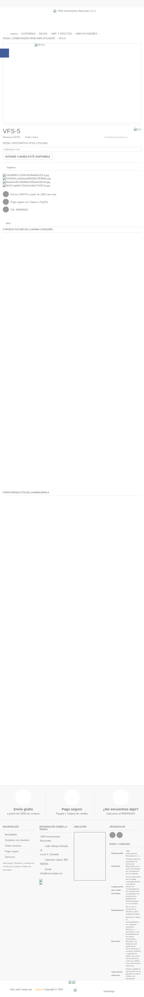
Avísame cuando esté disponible (27, 156)
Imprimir (11, 167)
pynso (38, 989)
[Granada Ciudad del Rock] (54, 883)
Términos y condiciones (24, 863)
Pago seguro (12, 851)
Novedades (11, 834)
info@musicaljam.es (51, 873)
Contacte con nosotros (17, 840)
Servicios (10, 857)
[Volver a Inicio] (4, 34)
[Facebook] (113, 835)
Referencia (8, 137)
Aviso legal (7, 863)
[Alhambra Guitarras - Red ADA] (54, 880)
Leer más (51, 194)
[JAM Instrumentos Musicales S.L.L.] (75, 18)
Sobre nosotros (13, 845)
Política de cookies (12, 866)
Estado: (28, 137)
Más (8, 223)
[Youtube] (120, 835)
